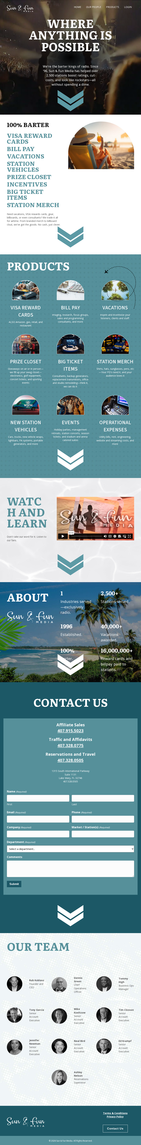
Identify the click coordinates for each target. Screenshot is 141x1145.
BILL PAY (70, 307)
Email (16, 812)
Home (77, 7)
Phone (81, 812)
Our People (93, 7)
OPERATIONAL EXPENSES (115, 426)
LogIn (128, 7)
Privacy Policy (115, 1116)
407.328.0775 (70, 745)
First (9, 804)
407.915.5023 (70, 730)
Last (74, 804)
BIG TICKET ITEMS (70, 365)
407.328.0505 (70, 760)
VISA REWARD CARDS (26, 311)
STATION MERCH (115, 361)
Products (112, 7)
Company (19, 827)
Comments (14, 857)
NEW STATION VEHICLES (25, 426)
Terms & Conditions (115, 1113)
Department (21, 842)
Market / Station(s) (91, 827)
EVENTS (70, 422)
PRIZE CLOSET (25, 361)
